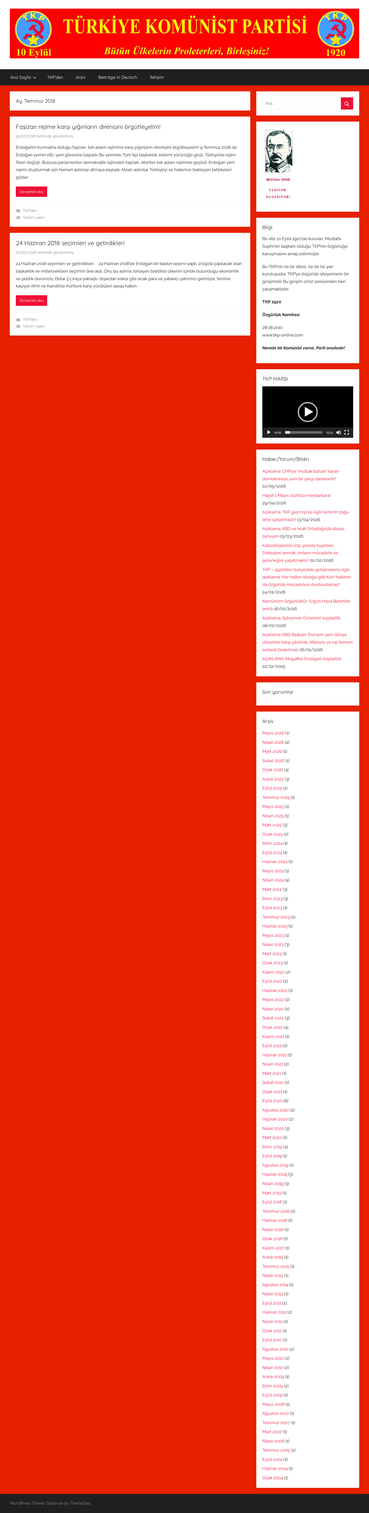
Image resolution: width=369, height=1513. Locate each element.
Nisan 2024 (273, 879)
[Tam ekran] (346, 432)
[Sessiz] (338, 432)
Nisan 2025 (273, 815)
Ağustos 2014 (275, 1284)
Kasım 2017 (273, 1247)
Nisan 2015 (272, 1275)
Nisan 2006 (273, 1441)
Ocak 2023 (272, 962)
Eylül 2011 (271, 1303)
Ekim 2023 (272, 898)
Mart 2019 (271, 1192)
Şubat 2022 (273, 1017)
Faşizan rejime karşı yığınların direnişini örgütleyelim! (88, 126)
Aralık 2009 (273, 1376)
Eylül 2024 (272, 852)
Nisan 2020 (273, 1128)
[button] (308, 412)
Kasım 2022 (273, 972)
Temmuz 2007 (276, 1422)
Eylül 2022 (272, 981)
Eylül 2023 (272, 907)
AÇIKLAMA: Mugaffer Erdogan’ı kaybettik (301, 658)
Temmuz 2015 (275, 1266)
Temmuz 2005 (276, 1450)
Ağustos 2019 (275, 1165)
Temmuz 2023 (276, 916)
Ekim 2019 (272, 1146)
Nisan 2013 (272, 1293)
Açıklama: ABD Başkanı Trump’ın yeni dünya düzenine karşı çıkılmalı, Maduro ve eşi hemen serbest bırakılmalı (307, 642)
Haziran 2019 (274, 1174)
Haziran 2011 (274, 1312)
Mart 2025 (272, 824)
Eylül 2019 (272, 1155)
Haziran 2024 (274, 861)
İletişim (157, 77)
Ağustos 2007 (275, 1413)
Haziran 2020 (275, 1119)
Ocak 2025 (272, 834)
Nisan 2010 (272, 1367)
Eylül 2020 (272, 1100)
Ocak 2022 (272, 1027)
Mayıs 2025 (273, 806)
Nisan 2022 (273, 1008)
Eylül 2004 (272, 1459)
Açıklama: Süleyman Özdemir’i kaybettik (301, 617)
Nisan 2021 (272, 1063)
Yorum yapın (34, 217)
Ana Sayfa (20, 77)
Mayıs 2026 (273, 732)
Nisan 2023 (273, 944)
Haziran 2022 (274, 990)
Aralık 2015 (272, 1257)
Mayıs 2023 (273, 935)
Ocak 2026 (272, 769)
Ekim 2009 (272, 1385)
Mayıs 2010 (273, 1358)
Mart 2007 (272, 1431)
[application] (307, 412)
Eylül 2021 (272, 1045)
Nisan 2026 (273, 742)
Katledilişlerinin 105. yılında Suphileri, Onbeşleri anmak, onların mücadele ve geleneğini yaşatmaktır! (300, 553)
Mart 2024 (272, 889)
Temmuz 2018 (275, 1211)
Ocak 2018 (272, 1238)
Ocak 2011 (272, 1330)
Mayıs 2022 (273, 999)
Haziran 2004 (275, 1468)
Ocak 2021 (272, 1091)
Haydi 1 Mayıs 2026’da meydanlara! (296, 495)
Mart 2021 (271, 1073)
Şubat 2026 (273, 760)
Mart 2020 (272, 1137)
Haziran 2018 (274, 1220)
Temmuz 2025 (276, 797)
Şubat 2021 (272, 1082)
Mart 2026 (272, 751)
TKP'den (30, 210)
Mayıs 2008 (273, 1404)
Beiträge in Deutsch (117, 77)
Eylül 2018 (272, 1201)
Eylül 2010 (272, 1339)
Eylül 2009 (272, 1394)
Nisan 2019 (272, 1183)
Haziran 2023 (274, 926)
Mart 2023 (272, 953)
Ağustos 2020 (275, 1110)
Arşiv (81, 77)
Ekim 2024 (272, 843)
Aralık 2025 (273, 779)
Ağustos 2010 (275, 1349)
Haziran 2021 (274, 1054)
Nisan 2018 (272, 1229)
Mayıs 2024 (273, 870)
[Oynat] (268, 432)
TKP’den (55, 77)
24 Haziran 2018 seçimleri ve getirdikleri (70, 243)
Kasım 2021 (273, 1036)
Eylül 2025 (272, 788)
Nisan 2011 (272, 1321)
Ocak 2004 (272, 1477)
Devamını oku (31, 192)
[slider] (303, 432)
